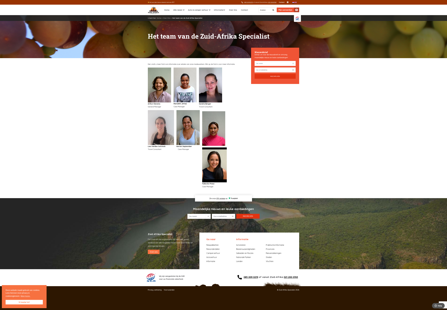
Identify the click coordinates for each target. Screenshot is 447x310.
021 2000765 (272, 2)
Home (166, 10)
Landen (239, 261)
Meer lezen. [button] (25, 296)
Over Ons (233, 10)
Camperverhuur (213, 253)
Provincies (270, 249)
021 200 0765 (291, 277)
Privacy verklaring (155, 290)
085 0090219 (248, 2)
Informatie (218, 10)
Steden (269, 257)
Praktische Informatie (275, 245)
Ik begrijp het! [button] (24, 302)
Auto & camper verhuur (198, 10)
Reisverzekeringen (273, 253)
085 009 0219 (251, 277)
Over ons (154, 252)
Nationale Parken (243, 257)
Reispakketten (212, 245)
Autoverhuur (211, 257)
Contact (281, 2)
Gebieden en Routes (244, 253)
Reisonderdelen (213, 249)
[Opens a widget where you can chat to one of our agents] (438, 306)
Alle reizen (177, 10)
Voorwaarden (169, 290)
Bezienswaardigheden (245, 249)
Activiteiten (241, 245)
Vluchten (269, 261)
